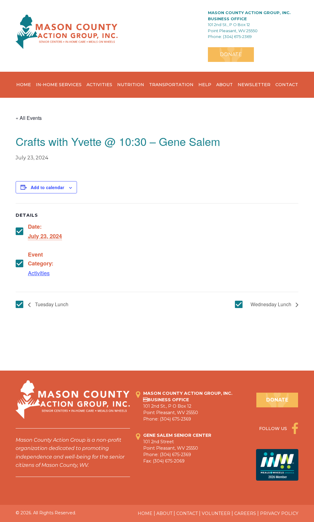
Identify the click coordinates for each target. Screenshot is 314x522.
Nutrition (130, 84)
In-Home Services (59, 84)
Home (23, 84)
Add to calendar (47, 187)
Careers (245, 513)
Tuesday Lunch (51, 304)
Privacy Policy (279, 513)
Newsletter (254, 84)
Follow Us (273, 428)
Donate (231, 54)
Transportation (171, 84)
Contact (286, 84)
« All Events (29, 117)
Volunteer (216, 513)
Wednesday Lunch (272, 304)
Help (204, 84)
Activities (99, 84)
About (224, 84)
